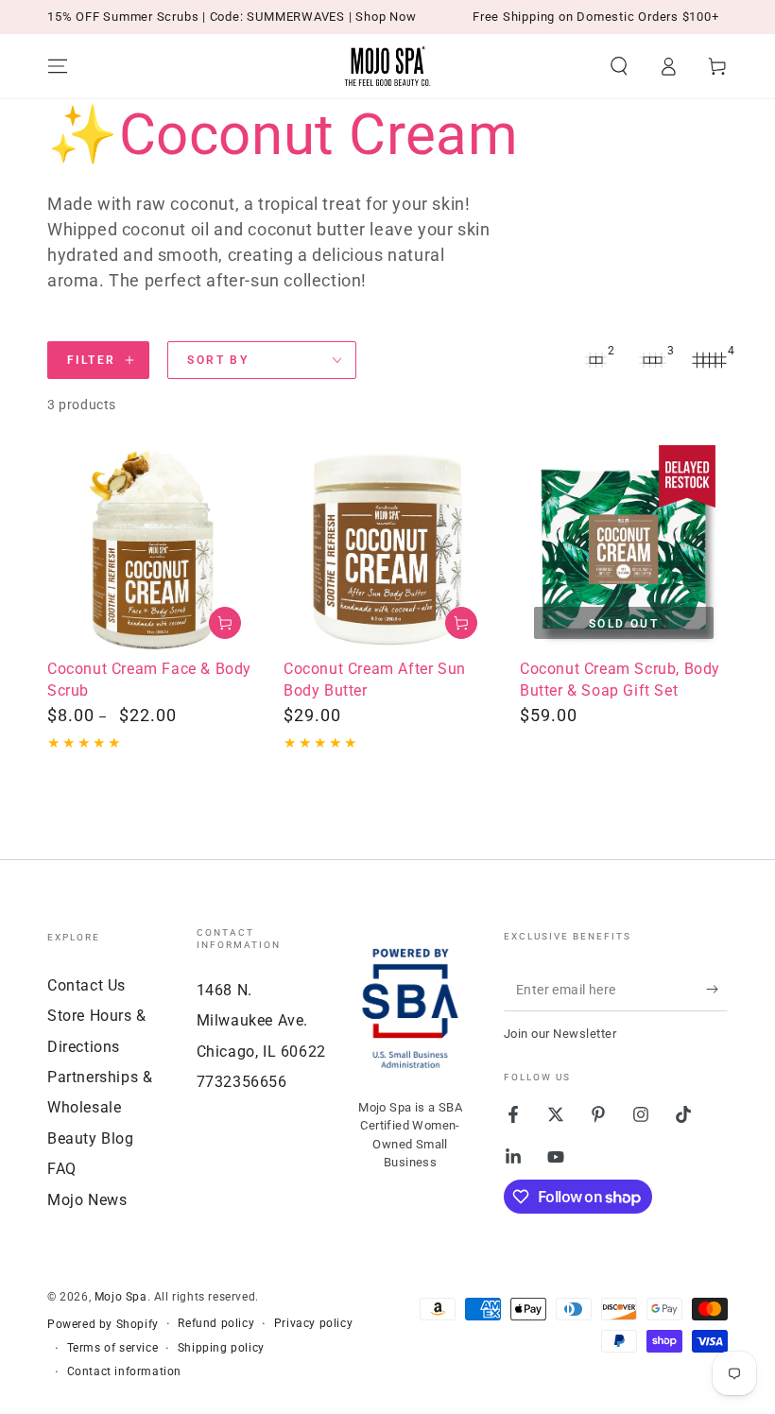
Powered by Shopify (103, 1324)
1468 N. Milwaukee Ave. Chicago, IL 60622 (261, 1020)
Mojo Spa (121, 1296)
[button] (619, 66)
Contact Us (86, 985)
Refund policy (216, 1323)
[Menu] (57, 66)
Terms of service (113, 1347)
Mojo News (87, 1200)
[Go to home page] (387, 66)
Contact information (124, 1371)
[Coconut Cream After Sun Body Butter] (387, 549)
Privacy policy (313, 1323)
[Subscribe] (717, 989)
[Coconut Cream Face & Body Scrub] (151, 549)
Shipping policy (221, 1347)
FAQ (62, 1169)
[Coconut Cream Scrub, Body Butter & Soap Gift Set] (624, 549)
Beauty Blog (90, 1138)
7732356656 (242, 1082)
